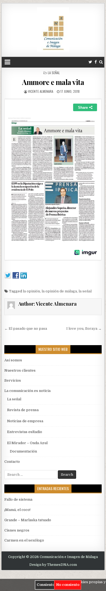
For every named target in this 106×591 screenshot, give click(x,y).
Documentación (23, 451)
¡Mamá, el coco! (17, 510)
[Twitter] (90, 62)
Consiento (46, 585)
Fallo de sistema (18, 499)
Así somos (13, 360)
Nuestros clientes (20, 370)
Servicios (12, 380)
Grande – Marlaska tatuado (27, 520)
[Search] (101, 62)
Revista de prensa (23, 410)
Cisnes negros (16, 530)
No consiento (67, 585)
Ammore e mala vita (53, 82)
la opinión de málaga (59, 291)
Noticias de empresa (25, 421)
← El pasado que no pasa (25, 328)
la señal (85, 291)
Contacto (12, 462)
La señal (54, 72)
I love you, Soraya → (84, 328)
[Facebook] (96, 62)
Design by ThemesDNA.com (53, 565)
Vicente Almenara (40, 91)
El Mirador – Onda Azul (27, 443)
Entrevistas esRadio (24, 432)
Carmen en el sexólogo (24, 540)
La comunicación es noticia (27, 391)
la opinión (31, 291)
